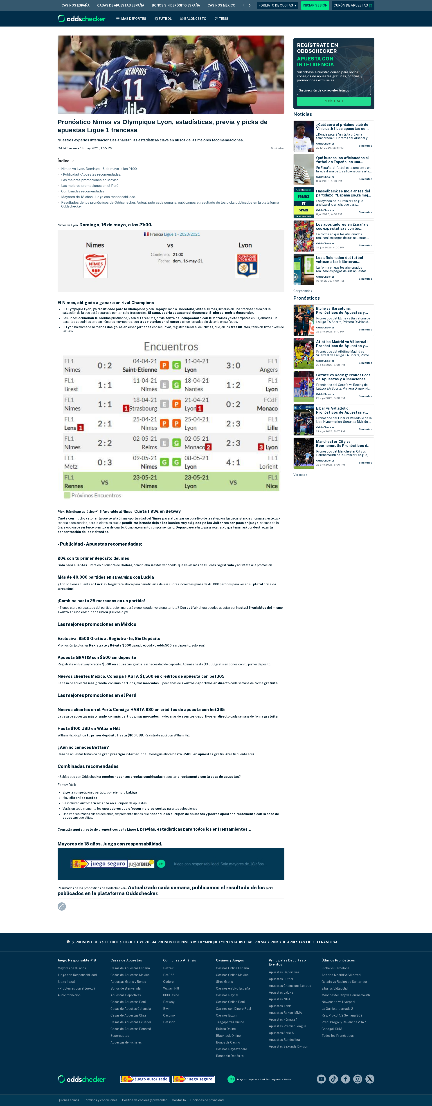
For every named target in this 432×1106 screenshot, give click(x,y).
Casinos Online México (232, 975)
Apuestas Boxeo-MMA (285, 1013)
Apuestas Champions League (290, 986)
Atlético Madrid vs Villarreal (341, 975)
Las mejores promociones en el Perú (89, 185)
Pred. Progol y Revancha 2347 (344, 1022)
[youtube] (321, 1079)
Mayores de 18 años (72, 968)
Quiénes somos (68, 1100)
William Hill (171, 988)
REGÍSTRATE (334, 101)
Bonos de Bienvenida (125, 988)
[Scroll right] (249, 5)
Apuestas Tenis (280, 1006)
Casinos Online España (232, 968)
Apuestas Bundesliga (284, 1039)
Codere (168, 981)
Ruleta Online (226, 1029)
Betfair (168, 968)
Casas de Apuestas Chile (128, 1015)
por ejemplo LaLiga (122, 792)
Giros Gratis (224, 981)
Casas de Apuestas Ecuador (130, 1022)
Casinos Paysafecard (231, 1049)
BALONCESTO (195, 18)
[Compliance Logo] (145, 1079)
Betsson (169, 1022)
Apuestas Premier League (287, 1026)
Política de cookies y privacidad (144, 1100)
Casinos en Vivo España (233, 988)
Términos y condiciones (100, 1100)
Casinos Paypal (227, 995)
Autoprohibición (69, 995)
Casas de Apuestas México (130, 975)
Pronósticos (306, 298)
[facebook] (345, 1079)
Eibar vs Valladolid (335, 988)
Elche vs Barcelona (335, 968)
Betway (168, 1002)
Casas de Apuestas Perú (128, 1002)
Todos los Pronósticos (338, 1035)
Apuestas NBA (279, 999)
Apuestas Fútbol (281, 979)
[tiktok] (333, 1079)
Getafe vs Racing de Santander (344, 981)
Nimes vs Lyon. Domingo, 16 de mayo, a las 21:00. (99, 169)
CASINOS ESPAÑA (76, 5)
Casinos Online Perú (230, 1002)
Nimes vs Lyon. (68, 225)
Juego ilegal (66, 981)
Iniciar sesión (315, 5)
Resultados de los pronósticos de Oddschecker (91, 888)
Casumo (169, 1015)
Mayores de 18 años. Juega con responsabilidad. (98, 197)
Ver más (299, 475)
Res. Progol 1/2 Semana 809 (342, 1015)
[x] (369, 1079)
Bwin (166, 1008)
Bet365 (169, 975)
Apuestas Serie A (281, 1033)
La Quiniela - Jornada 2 (337, 1008)
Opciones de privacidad (207, 1100)
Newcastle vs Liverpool (338, 1002)
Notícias (302, 114)
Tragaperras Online (230, 1022)
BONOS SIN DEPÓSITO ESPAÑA (176, 5)
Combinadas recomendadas (82, 191)
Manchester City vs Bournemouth (346, 995)
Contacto (179, 1100)
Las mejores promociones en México (90, 180)
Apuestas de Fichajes (126, 1042)
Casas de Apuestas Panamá (130, 1029)
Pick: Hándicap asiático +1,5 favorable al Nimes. (95, 511)
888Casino (171, 995)
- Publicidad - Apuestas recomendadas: (91, 174)
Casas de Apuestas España (130, 968)
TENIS (223, 18)
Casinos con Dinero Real (233, 1008)
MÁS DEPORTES (133, 18)
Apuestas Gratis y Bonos (128, 981)
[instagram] (357, 1079)
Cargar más (301, 291)
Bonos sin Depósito (230, 1056)
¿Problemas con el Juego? (76, 988)
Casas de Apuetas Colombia (130, 1008)
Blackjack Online (228, 1035)
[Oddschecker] (82, 1079)
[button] (353, 5)
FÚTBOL (165, 18)
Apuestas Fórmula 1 (283, 1019)
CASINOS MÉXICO (221, 5)
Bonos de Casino (228, 1042)
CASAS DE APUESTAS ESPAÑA (120, 5)
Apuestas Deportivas (125, 995)
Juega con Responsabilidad (77, 975)
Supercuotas (119, 1035)
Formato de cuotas (278, 5)
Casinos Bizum (226, 1015)
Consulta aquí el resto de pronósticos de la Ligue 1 (98, 829)
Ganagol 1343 (332, 1029)
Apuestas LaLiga (281, 992)
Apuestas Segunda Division (288, 1046)
